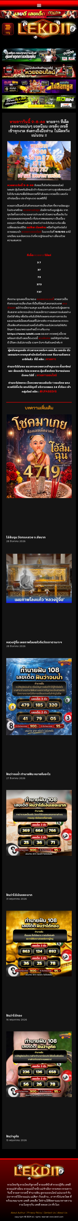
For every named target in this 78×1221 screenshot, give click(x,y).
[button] (39, 5)
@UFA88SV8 (48, 391)
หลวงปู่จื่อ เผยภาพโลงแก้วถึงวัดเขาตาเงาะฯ (34, 642)
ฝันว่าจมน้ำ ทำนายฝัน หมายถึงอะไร (28, 774)
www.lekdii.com (56, 1216)
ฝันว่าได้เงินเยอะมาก (19, 895)
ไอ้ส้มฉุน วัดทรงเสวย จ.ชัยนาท (26, 537)
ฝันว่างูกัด (12, 1136)
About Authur (18, 1212)
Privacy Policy (34, 1212)
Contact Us (50, 1212)
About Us (62, 1212)
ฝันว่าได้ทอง (14, 1015)
